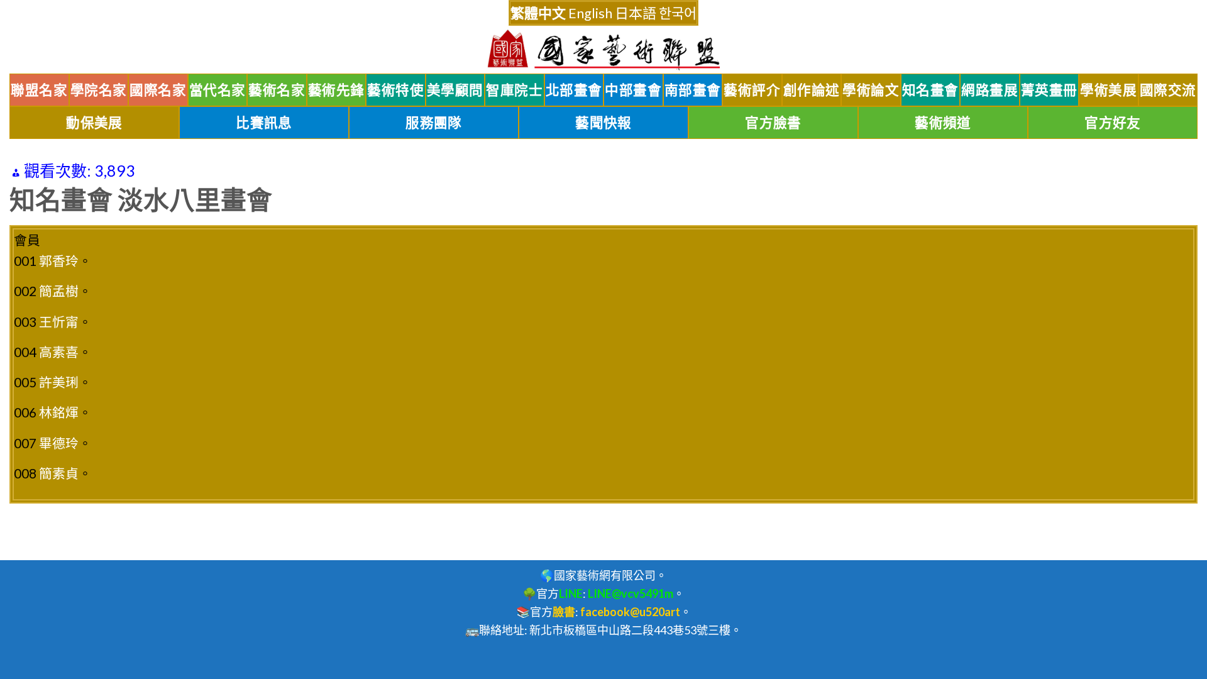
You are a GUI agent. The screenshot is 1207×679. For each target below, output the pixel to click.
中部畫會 (633, 90)
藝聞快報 (603, 122)
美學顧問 (455, 90)
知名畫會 (930, 90)
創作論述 (811, 90)
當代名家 (217, 90)
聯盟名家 (39, 90)
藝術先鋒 (336, 90)
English (590, 12)
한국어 (678, 12)
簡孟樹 (59, 291)
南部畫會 (692, 90)
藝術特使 (395, 90)
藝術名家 (276, 90)
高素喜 (59, 352)
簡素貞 (59, 473)
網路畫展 (989, 90)
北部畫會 (574, 90)
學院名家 (98, 90)
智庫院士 (514, 90)
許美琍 (59, 382)
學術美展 (1108, 90)
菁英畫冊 (1049, 90)
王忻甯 (59, 321)
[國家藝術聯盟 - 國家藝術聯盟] (603, 50)
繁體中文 (538, 12)
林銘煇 (59, 412)
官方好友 (1112, 122)
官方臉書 (773, 122)
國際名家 (158, 90)
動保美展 (94, 122)
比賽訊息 (264, 122)
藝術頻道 (943, 122)
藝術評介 (752, 90)
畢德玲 (59, 443)
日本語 (635, 12)
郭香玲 (59, 260)
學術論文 (870, 90)
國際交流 (1168, 90)
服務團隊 (433, 122)
